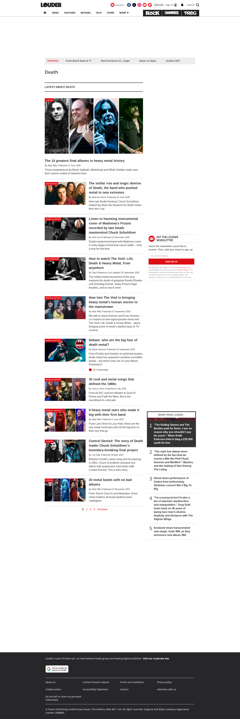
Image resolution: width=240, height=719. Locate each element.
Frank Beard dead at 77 (78, 60)
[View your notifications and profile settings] (182, 5)
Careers (124, 689)
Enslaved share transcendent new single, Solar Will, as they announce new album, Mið (172, 531)
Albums (49, 100)
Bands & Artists (53, 219)
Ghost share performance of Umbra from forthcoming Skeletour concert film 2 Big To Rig (173, 483)
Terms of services (180, 267)
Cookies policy (53, 689)
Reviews (86, 12)
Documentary (52, 259)
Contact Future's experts (96, 682)
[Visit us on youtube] (145, 5)
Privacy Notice (183, 270)
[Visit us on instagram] (139, 5)
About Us (51, 682)
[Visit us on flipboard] (150, 5)
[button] (193, 5)
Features (69, 12)
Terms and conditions (132, 682)
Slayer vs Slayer (147, 60)
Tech (99, 12)
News (55, 12)
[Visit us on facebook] (129, 5)
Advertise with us (166, 689)
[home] (45, 13)
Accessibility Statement (95, 689)
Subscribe (158, 4)
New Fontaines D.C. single (115, 60)
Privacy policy (164, 682)
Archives (102, 509)
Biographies (51, 183)
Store (110, 12)
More (123, 12)
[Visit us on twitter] (134, 5)
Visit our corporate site (156, 658)
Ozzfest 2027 (173, 60)
